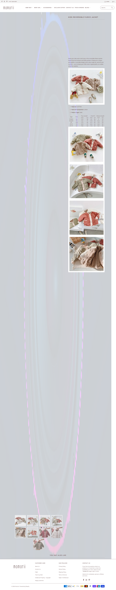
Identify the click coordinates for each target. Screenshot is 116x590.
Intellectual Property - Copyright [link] (43, 577)
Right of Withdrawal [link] (63, 577)
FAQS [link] (36, 572)
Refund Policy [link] (62, 569)
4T (86, 39)
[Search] (112, 7)
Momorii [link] (17, 586)
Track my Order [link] (39, 574)
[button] (29, 8)
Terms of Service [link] (63, 574)
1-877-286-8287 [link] (13, 1)
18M (74, 39)
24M (78, 39)
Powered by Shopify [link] (24, 586)
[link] (2, 1)
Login (107, 1)
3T (82, 39)
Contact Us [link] (37, 569)
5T (90, 39)
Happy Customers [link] (39, 580)
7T (69, 43)
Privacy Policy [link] (62, 566)
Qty (69, 48)
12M (70, 39)
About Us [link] (37, 566)
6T (94, 39)
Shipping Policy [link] (62, 572)
